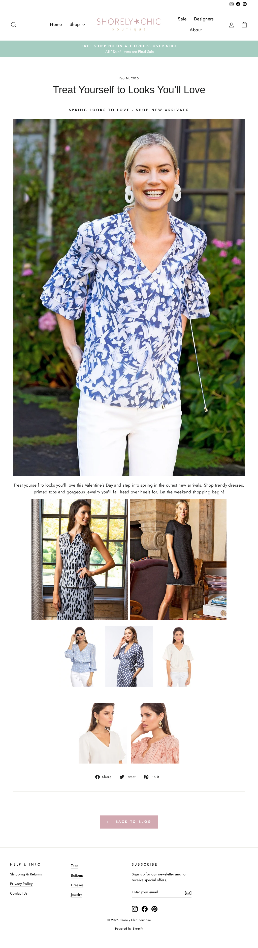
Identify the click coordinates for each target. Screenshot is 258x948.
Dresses (77, 885)
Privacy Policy (21, 883)
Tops (75, 865)
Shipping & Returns (26, 874)
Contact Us (18, 893)
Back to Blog (133, 821)
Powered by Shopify (129, 928)
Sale (182, 19)
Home (56, 24)
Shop (75, 24)
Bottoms (77, 875)
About (196, 29)
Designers (204, 19)
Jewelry (76, 894)
